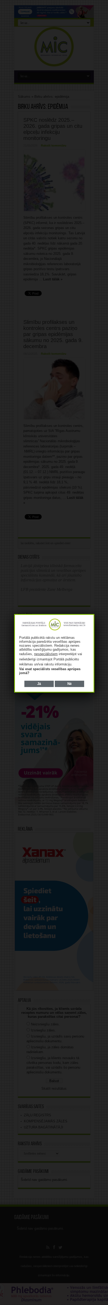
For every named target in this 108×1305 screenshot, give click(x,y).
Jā (39, 684)
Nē (69, 684)
